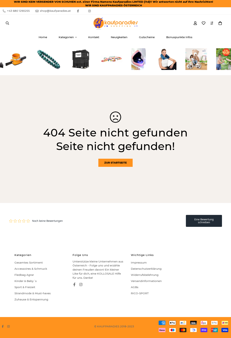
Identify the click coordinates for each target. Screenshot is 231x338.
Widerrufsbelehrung (144, 275)
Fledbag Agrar (24, 275)
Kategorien (66, 37)
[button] (220, 23)
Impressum (139, 262)
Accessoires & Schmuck (30, 268)
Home (43, 37)
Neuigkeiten (119, 37)
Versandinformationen (146, 281)
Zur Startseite (115, 162)
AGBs (134, 287)
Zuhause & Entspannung (31, 299)
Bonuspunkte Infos (179, 37)
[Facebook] (78, 11)
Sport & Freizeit (24, 287)
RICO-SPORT (140, 293)
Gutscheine (147, 37)
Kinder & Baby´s (25, 281)
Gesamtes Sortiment (28, 262)
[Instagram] (89, 11)
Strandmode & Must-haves (32, 293)
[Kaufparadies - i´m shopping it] (115, 23)
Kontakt (93, 37)
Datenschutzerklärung (146, 268)
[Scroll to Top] (224, 318)
